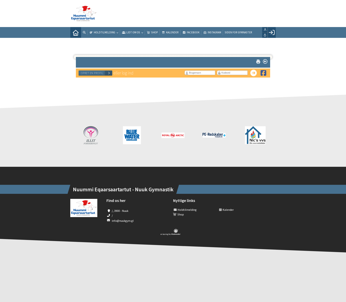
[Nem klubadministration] (170, 234)
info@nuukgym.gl (123, 220)
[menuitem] (75, 32)
